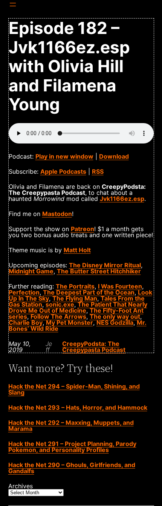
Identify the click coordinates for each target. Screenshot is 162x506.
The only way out (115, 316)
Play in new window (64, 156)
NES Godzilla (114, 322)
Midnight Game (31, 271)
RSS (98, 171)
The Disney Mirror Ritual (105, 265)
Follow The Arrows (58, 316)
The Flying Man (74, 298)
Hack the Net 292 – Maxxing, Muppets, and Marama (71, 425)
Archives (20, 486)
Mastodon (57, 214)
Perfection (24, 292)
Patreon (82, 229)
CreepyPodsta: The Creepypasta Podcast (93, 346)
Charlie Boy (26, 322)
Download (114, 156)
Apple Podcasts (63, 171)
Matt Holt (77, 250)
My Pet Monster (69, 322)
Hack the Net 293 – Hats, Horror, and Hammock (77, 407)
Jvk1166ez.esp (122, 198)
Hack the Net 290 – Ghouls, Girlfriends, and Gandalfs (71, 468)
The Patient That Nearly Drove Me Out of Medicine (78, 307)
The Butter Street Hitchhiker (99, 271)
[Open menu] (12, 4)
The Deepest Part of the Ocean (88, 292)
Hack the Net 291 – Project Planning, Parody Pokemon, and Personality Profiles (72, 447)
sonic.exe (60, 304)
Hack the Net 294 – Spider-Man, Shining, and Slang (74, 389)
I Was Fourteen (120, 286)
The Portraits (75, 286)
